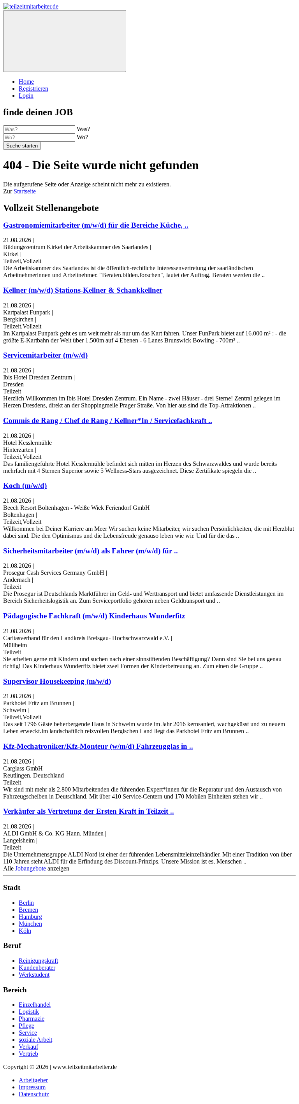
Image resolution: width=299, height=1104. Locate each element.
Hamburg (30, 916)
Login (26, 95)
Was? (83, 129)
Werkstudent (34, 974)
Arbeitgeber (33, 1080)
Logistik (29, 1011)
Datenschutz (34, 1094)
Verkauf (28, 1046)
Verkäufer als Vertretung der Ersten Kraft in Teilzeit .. (88, 811)
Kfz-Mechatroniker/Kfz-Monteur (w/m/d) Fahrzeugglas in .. (98, 746)
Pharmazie (31, 1018)
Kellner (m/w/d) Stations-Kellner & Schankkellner (82, 290)
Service (28, 1032)
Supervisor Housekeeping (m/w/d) (57, 681)
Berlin (26, 902)
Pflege (26, 1025)
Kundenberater (37, 967)
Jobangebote (30, 868)
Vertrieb (28, 1053)
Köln (25, 930)
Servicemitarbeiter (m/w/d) (45, 355)
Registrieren (33, 88)
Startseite (25, 191)
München (30, 923)
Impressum (32, 1087)
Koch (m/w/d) (25, 485)
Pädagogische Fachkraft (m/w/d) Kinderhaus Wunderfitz (94, 616)
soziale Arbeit (35, 1039)
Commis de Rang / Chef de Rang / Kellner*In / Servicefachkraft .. (107, 420)
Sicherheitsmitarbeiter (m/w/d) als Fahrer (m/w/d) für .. (90, 551)
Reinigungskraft (38, 960)
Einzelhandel (35, 1004)
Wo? (82, 137)
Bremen (28, 909)
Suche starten (22, 146)
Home (26, 81)
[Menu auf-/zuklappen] (64, 41)
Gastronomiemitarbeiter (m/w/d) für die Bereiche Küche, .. (95, 225)
